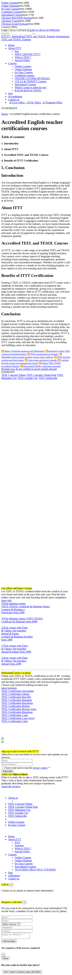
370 (3, 624)
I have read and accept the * (27, 767)
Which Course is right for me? (31, 87)
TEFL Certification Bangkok (16, 700)
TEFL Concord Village (13, 375)
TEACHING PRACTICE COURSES (35, 869)
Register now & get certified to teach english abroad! (29, 369)
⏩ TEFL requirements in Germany (43, 354)
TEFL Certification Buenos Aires (18, 709)
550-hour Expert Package (14, 23)
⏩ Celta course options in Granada (41, 360)
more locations (9, 688)
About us (13, 797)
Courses (12, 63)
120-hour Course (10, 20)
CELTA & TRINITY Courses (30, 81)
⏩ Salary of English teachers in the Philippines (23, 351)
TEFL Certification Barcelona (17, 703)
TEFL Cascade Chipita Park (41, 375)
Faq (17, 51)
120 (3, 666)
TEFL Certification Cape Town (17, 718)
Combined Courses (11, 11)
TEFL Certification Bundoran (17, 712)
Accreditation (15, 96)
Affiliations (14, 875)
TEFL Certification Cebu (14, 721)
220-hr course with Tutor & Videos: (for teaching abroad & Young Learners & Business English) (17, 633)
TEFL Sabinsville (48, 378)
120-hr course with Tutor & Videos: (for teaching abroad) (14, 660)
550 (3, 615)
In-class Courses (16, 825)
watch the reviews (10, 786)
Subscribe (7, 771)
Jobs (10, 93)
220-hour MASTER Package (16, 17)
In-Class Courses (10, 8)
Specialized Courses (12, 14)
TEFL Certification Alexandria (17, 691)
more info (6, 600)
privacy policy (40, 767)
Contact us (13, 99)
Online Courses (9, 2)
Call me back (9, 941)
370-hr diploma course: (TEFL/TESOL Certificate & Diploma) (22, 620)
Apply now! (7, 748)
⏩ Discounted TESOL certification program (40, 366)
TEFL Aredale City (28, 378)
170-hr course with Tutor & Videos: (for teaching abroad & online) (16, 648)
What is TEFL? (23, 57)
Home (11, 45)
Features (19, 845)
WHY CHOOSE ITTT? (28, 54)
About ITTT (14, 48)
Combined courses (24, 75)
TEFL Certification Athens (15, 694)
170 (3, 654)
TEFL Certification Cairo (14, 715)
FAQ (17, 842)
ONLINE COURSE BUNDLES (32, 78)
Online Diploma (9, 5)
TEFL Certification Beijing (15, 706)
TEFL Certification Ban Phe (16, 697)
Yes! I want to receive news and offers (22, 972)
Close (5, 958)
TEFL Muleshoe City (19, 809)
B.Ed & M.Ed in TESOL (28, 90)
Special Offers (22, 60)
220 (3, 642)
